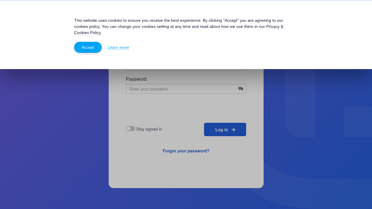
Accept (88, 47)
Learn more (118, 47)
